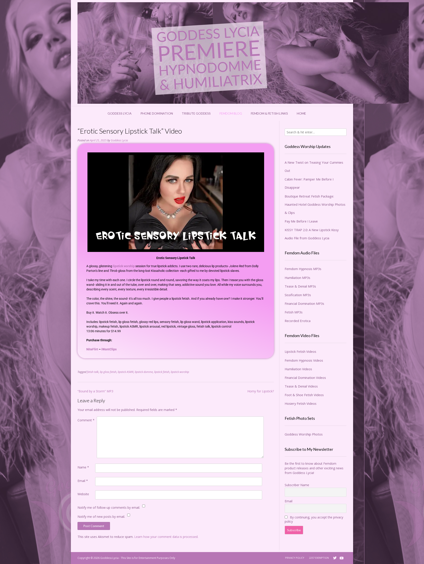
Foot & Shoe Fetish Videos (304, 395)
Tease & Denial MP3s (300, 286)
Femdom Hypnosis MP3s (303, 269)
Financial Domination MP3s (304, 303)
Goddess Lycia (120, 113)
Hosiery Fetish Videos (300, 403)
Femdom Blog (231, 113)
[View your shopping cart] (316, 113)
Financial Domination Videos (305, 377)
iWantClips (109, 349)
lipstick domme (144, 372)
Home (301, 113)
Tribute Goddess (196, 113)
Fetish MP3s (294, 312)
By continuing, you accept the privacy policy (314, 519)
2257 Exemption (319, 557)
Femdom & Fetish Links (269, 113)
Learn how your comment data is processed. (166, 537)
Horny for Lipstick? (260, 391)
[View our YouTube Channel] (341, 558)
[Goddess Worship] (243, 53)
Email (83, 481)
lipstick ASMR (125, 372)
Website (83, 494)
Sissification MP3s (298, 295)
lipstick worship (124, 266)
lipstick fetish (161, 372)
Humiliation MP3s (297, 277)
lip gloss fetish (108, 372)
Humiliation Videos (298, 369)
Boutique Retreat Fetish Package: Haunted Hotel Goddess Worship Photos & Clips (315, 204)
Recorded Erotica (297, 320)
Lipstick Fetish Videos (300, 351)
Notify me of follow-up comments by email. (109, 507)
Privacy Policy (294, 557)
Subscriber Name (297, 485)
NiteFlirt (92, 349)
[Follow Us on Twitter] (335, 558)
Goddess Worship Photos (304, 434)
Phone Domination (156, 113)
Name (83, 467)
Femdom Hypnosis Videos (304, 360)
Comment (86, 420)
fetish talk (92, 372)
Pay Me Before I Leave (301, 221)
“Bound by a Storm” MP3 (95, 391)
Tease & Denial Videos (301, 386)
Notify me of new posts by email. (101, 516)
